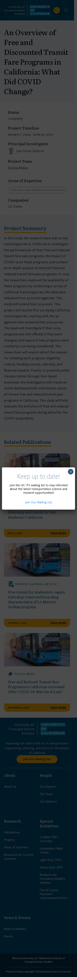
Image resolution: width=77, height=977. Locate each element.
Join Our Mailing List (38, 502)
